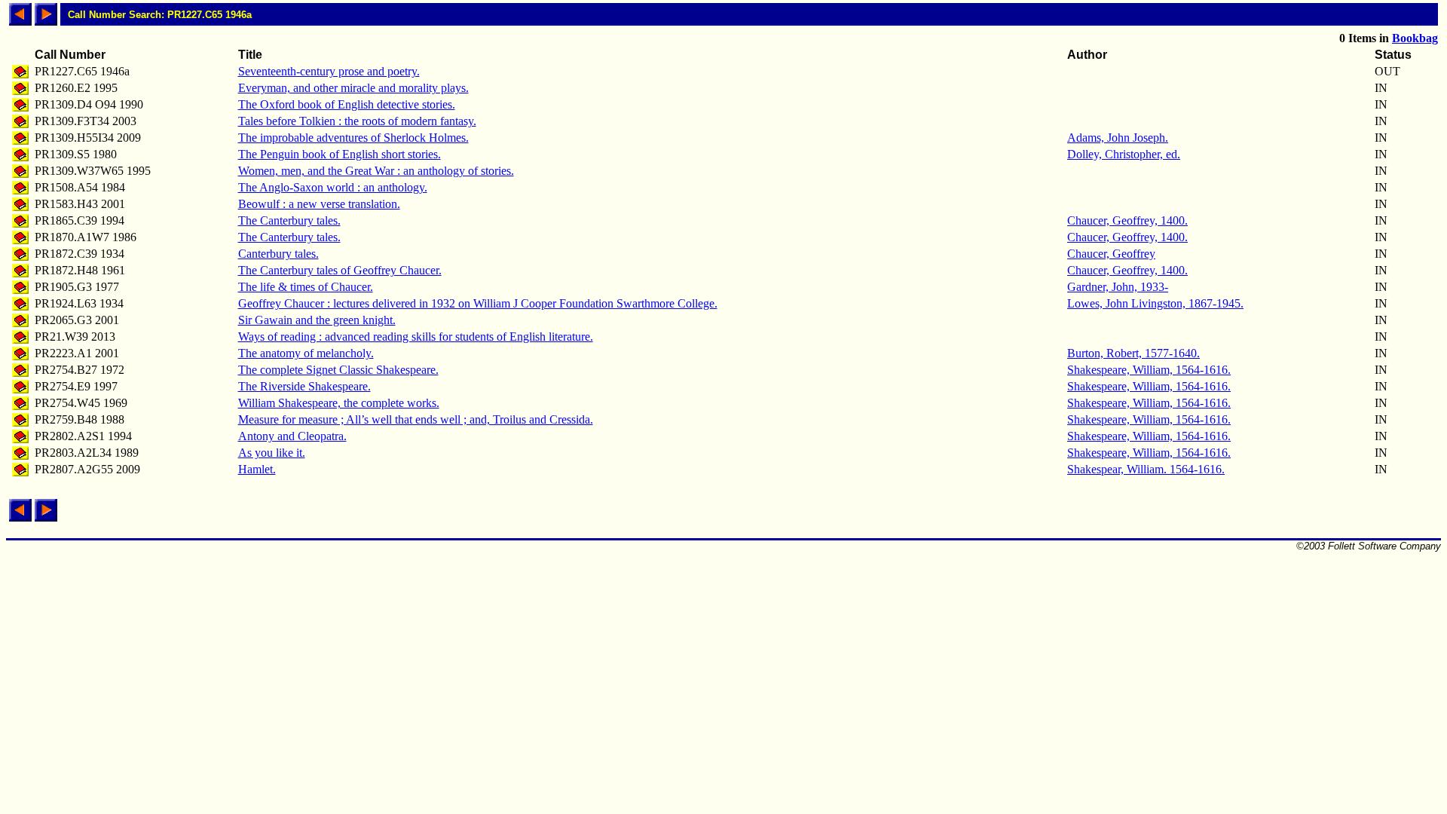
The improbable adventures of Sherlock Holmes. (353, 137)
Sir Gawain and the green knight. (317, 320)
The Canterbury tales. (289, 220)
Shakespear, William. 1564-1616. (1146, 469)
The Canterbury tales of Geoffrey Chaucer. (340, 270)
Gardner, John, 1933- (1117, 286)
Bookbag (1415, 38)
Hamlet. (257, 469)
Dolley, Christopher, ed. (1123, 154)
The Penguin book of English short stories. (339, 154)
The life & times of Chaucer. (305, 286)
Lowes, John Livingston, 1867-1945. (1155, 303)
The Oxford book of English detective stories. (346, 104)
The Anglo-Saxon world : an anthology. (332, 187)
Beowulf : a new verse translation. (319, 203)
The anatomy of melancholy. (306, 353)
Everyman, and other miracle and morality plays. (353, 87)
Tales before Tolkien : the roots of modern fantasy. (357, 121)
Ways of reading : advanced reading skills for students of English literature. (415, 336)
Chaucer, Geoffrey (1111, 253)
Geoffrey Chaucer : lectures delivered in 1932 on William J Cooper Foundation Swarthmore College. (477, 303)
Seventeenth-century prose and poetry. (329, 71)
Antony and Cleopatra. (292, 436)
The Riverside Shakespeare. (304, 386)
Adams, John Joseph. (1117, 137)
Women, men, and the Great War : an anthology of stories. (376, 170)
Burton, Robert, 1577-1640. (1133, 353)
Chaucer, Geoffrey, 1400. (1127, 220)
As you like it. (271, 452)
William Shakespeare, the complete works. (338, 402)
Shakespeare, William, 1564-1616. (1149, 369)
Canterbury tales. (278, 253)
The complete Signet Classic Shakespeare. (338, 369)
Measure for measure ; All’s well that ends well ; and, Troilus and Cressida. (415, 419)
